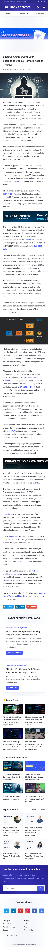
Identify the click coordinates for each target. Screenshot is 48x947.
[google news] (41, 911)
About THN (7, 924)
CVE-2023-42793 (27, 387)
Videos (34, 810)
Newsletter (23, 13)
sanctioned (12, 536)
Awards (26, 927)
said (19, 561)
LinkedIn (21, 596)
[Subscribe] (40, 888)
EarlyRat (36, 483)
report (20, 181)
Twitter (11, 596)
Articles (42, 810)
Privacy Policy (29, 930)
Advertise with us (9, 927)
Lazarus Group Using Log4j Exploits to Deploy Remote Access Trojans (23, 61)
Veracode (27, 240)
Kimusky (6, 514)
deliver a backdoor (12, 580)
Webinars (40, 13)
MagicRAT (11, 431)
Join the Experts (14, 653)
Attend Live (12, 688)
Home (8, 13)
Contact (5, 930)
